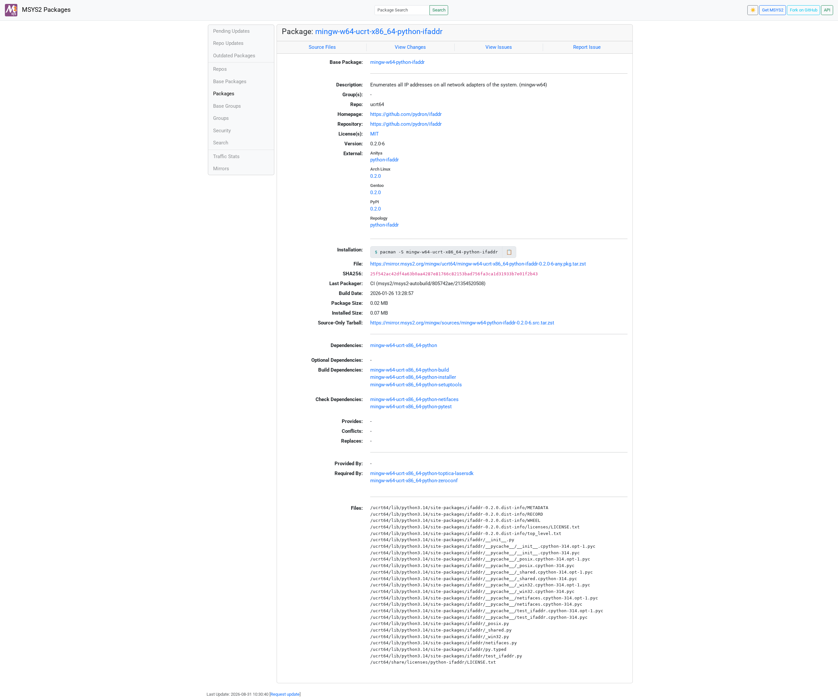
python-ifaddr (384, 160)
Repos (220, 69)
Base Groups (227, 106)
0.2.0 (375, 176)
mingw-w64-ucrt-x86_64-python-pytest (411, 407)
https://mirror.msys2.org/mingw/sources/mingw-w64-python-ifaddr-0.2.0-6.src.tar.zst (462, 323)
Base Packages (229, 81)
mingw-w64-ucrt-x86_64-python (403, 345)
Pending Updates (231, 31)
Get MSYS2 (772, 10)
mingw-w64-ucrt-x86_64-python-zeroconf (414, 481)
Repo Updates (228, 43)
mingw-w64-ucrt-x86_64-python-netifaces (414, 399)
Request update (285, 694)
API (827, 10)
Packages (223, 94)
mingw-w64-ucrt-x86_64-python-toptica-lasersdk (422, 473)
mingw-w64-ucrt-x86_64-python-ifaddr (379, 31)
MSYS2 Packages (45, 9)
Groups (221, 118)
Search (439, 10)
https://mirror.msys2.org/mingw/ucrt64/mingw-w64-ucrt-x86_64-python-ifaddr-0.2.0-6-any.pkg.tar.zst (478, 264)
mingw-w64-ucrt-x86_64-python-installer (413, 377)
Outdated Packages (234, 56)
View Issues (498, 47)
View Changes (410, 47)
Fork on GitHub (803, 10)
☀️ (753, 10)
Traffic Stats (226, 156)
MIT (374, 134)
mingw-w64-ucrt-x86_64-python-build (409, 370)
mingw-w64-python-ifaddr (397, 62)
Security (222, 131)
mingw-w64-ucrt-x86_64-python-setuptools (416, 385)
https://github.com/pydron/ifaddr (406, 114)
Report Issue (587, 47)
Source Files (322, 47)
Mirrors (221, 169)
